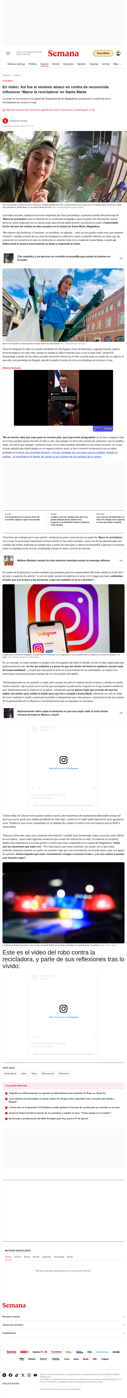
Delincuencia (48, 1073)
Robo (34, 1073)
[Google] (4, 1375)
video (23, 1073)
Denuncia (63, 1073)
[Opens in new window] (10, 1375)
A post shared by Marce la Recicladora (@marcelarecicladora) (63, 805)
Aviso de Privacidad (14, 1383)
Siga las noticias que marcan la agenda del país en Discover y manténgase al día (50, 110)
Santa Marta (10, 1073)
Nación (17, 75)
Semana (6, 75)
